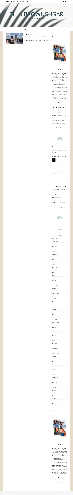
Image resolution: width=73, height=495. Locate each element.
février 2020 (54, 311)
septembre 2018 (55, 353)
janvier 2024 (54, 238)
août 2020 (54, 296)
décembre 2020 (55, 285)
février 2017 (54, 403)
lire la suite (29, 45)
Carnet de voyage (9, 1)
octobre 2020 (54, 290)
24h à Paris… (30, 34)
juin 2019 (53, 330)
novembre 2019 (55, 317)
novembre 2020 (55, 288)
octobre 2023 (54, 246)
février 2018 (54, 372)
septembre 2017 (55, 385)
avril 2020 (54, 306)
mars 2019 (54, 338)
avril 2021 (54, 280)
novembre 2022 (55, 256)
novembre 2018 (55, 348)
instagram (60, 482)
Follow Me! (55, 152)
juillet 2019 (54, 327)
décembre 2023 (55, 241)
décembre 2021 (55, 270)
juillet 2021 (54, 272)
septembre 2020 (55, 293)
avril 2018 (54, 366)
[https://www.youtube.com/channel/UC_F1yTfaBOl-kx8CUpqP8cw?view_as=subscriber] (53, 160)
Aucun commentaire (41, 36)
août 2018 (54, 356)
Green (14, 1)
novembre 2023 (55, 243)
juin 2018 (53, 361)
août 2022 (54, 264)
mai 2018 (54, 364)
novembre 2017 (55, 379)
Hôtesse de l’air (25, 1)
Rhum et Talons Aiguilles (56, 167)
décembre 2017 (55, 377)
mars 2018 (54, 369)
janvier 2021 (54, 283)
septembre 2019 (55, 322)
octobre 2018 (54, 351)
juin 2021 (53, 275)
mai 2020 (54, 304)
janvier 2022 (54, 267)
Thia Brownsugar (36, 14)
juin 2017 (53, 393)
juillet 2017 (54, 390)
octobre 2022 (54, 259)
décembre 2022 (55, 254)
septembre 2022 (55, 262)
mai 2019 (54, 332)
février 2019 (54, 340)
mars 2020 (54, 309)
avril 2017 (54, 398)
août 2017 (54, 387)
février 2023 (54, 251)
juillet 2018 (54, 358)
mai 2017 (54, 395)
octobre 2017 (54, 382)
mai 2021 (54, 277)
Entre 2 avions (19, 1)
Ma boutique (54, 146)
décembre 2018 (55, 345)
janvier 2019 (54, 343)
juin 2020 (53, 301)
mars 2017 (54, 400)
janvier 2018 (54, 374)
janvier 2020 (54, 314)
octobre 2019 (54, 319)
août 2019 (54, 324)
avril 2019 (54, 335)
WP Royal (13, 492)
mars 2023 (54, 249)
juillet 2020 (54, 298)
